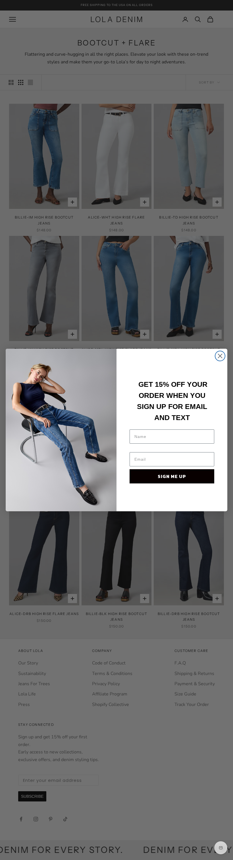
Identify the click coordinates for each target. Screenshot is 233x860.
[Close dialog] (220, 356)
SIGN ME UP (172, 476)
